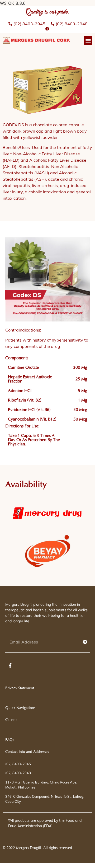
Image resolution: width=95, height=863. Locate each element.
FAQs (9, 740)
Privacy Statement (19, 688)
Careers (11, 720)
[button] (88, 40)
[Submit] (85, 642)
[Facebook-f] (10, 665)
